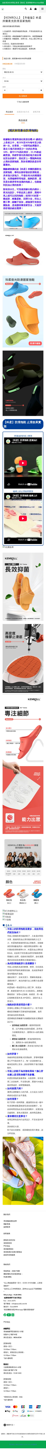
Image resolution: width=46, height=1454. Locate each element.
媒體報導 (7, 1227)
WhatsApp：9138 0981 (12, 1295)
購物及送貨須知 (9, 1240)
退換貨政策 (8, 1243)
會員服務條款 (8, 1249)
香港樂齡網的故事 (10, 1221)
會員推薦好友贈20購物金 (13, 1252)
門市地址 (7, 1246)
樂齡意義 (7, 1224)
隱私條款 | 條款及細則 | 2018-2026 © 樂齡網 (23, 1444)
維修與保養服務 (9, 1255)
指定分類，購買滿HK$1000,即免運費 (17, 58)
